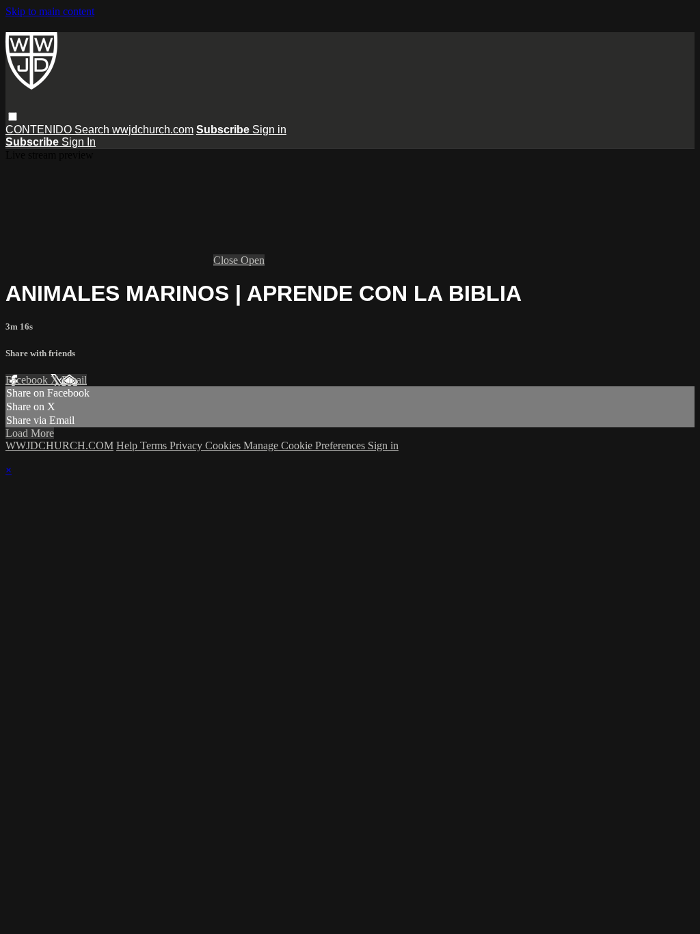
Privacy (187, 445)
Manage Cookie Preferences (305, 445)
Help (128, 445)
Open (253, 260)
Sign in (269, 129)
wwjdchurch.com (152, 129)
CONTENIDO (40, 129)
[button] (12, 116)
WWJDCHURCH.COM (59, 445)
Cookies (224, 445)
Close (227, 260)
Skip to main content (49, 11)
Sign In (79, 142)
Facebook (28, 380)
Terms (155, 445)
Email (74, 380)
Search (93, 129)
